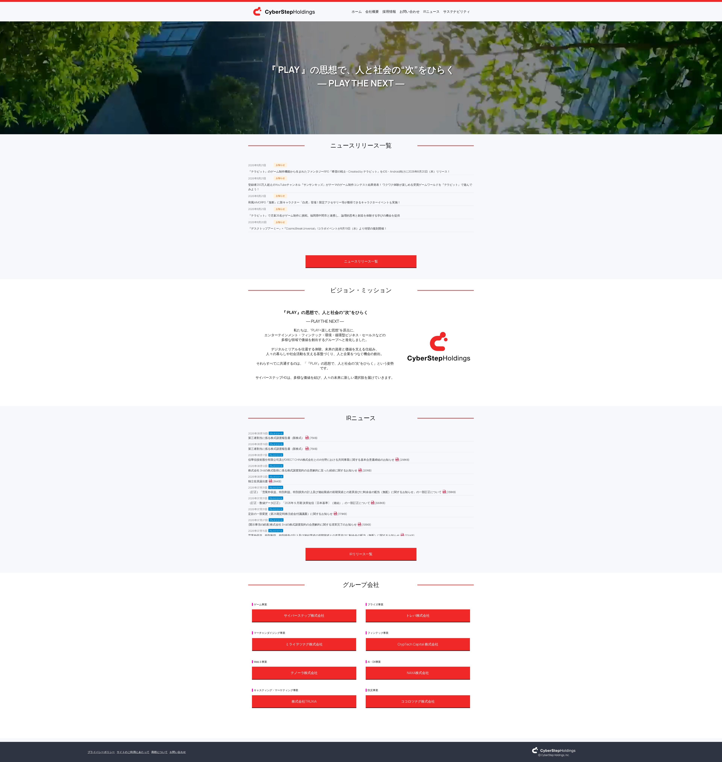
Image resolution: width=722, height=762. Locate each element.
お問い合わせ (178, 752)
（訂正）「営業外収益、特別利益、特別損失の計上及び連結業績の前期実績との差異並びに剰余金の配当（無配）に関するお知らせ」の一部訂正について (344, 492)
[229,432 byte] (404, 535)
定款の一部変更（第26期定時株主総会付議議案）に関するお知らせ (290, 514)
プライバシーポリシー (101, 752)
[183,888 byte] (337, 514)
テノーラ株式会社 (304, 672)
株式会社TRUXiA (304, 701)
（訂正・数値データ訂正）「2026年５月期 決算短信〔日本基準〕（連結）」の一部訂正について (309, 503)
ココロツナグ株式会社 (418, 701)
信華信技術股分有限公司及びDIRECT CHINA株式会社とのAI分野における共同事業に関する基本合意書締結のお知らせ (321, 460)
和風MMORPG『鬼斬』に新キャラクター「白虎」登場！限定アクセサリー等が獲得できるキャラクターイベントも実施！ (324, 202)
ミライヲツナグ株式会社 (304, 644)
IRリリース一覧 (361, 554)
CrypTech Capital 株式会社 (418, 644)
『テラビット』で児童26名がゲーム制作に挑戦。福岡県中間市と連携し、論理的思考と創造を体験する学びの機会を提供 (324, 215)
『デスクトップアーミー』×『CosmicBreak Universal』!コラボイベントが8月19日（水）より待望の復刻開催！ (317, 228)
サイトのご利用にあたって (133, 752)
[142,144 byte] (446, 492)
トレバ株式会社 (418, 615)
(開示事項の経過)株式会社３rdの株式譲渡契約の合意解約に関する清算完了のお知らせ (302, 524)
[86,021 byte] (272, 481)
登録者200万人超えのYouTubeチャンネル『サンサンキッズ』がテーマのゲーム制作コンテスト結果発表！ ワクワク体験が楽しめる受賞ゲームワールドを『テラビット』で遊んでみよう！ (360, 187)
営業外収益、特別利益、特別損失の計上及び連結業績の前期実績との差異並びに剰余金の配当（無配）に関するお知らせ (324, 535)
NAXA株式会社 (418, 672)
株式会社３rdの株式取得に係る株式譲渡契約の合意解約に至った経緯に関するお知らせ (302, 470)
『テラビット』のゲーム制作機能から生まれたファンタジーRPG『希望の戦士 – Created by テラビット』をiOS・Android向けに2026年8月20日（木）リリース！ (349, 171)
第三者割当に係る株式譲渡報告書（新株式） (276, 438)
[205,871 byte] (362, 470)
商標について (159, 752)
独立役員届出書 (258, 481)
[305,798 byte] (399, 459)
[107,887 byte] (361, 524)
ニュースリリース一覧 (361, 261)
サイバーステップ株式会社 (304, 615)
